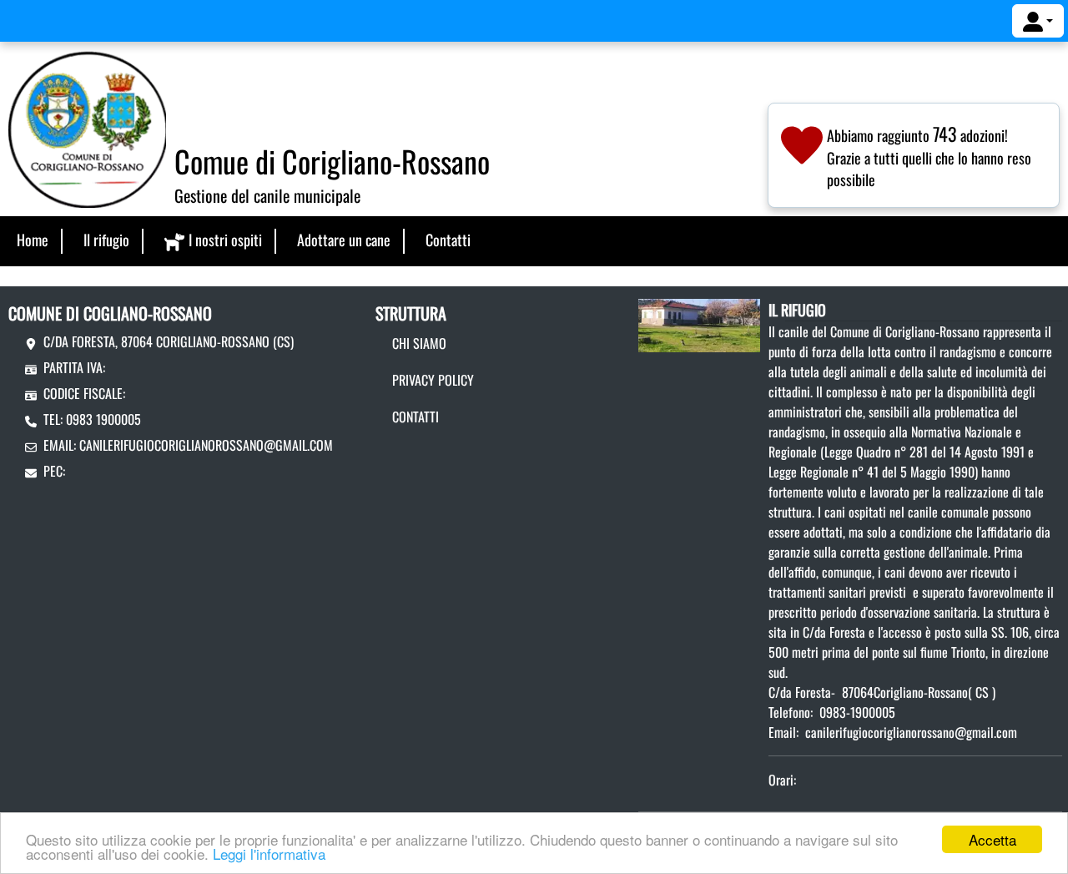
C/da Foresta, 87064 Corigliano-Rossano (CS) (168, 341)
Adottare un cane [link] (343, 239)
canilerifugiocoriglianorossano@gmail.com (206, 445)
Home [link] (32, 239)
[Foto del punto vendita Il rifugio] (698, 324)
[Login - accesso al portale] (1038, 21)
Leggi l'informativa (269, 853)
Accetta (992, 839)
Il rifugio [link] (106, 239)
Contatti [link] (448, 239)
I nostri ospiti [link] (225, 239)
